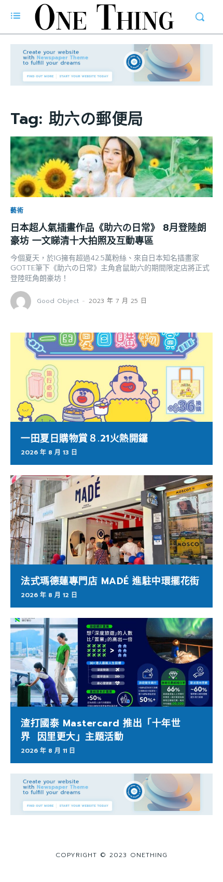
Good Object (58, 301)
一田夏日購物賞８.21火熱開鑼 (84, 438)
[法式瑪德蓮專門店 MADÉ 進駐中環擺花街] (111, 519)
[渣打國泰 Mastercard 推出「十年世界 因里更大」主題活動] (111, 662)
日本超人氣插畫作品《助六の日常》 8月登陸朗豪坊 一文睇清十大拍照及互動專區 (108, 234)
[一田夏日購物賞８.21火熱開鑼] (111, 377)
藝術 (17, 211)
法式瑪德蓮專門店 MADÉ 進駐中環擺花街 (110, 581)
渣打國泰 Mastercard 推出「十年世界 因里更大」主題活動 (100, 729)
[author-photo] (22, 301)
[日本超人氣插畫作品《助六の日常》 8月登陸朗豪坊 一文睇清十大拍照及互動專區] (111, 166)
